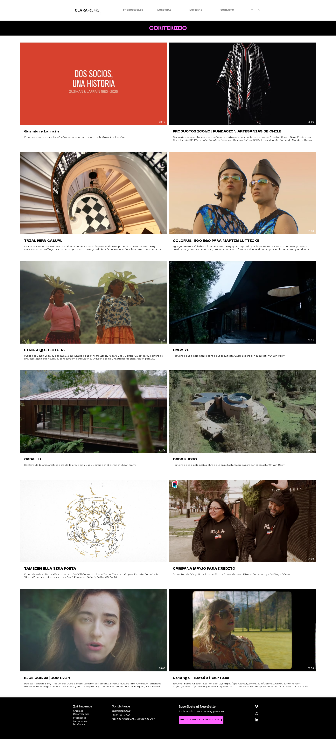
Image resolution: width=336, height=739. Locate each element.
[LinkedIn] (256, 720)
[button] (133, 8)
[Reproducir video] (94, 84)
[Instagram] (256, 713)
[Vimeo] (256, 706)
